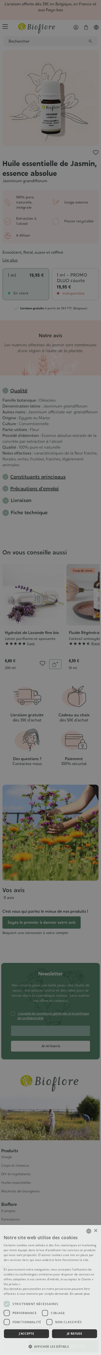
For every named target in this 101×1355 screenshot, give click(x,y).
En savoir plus (80, 1294)
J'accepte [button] (26, 1333)
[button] (50, 1346)
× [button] (95, 1231)
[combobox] (88, 1231)
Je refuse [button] (74, 1333)
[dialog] (50, 1290)
